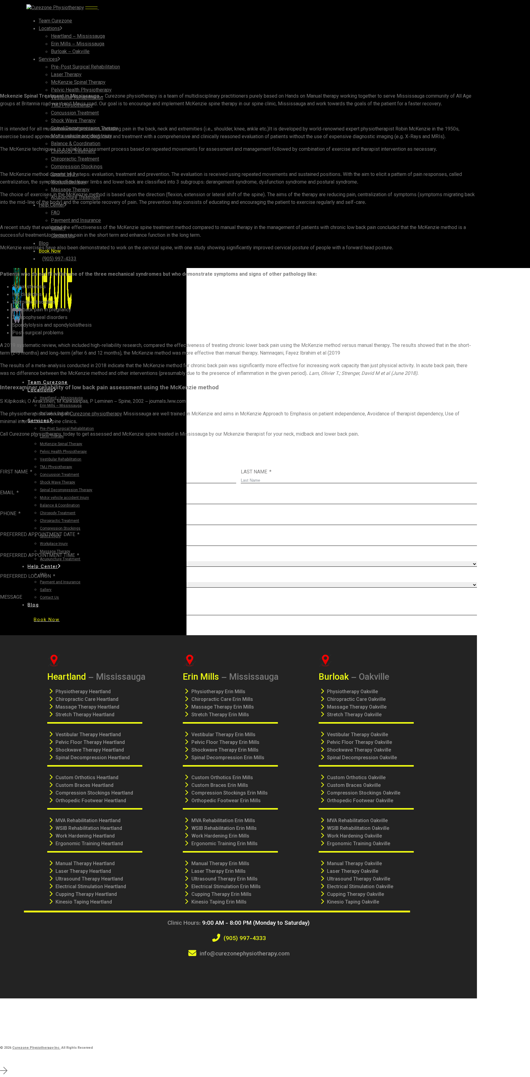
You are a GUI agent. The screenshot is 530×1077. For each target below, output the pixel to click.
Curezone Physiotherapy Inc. (36, 1048)
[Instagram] (247, 972)
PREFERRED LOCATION (25, 577)
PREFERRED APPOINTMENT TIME (37, 556)
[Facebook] (213, 972)
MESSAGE (11, 597)
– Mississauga (96, 677)
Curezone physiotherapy (96, 414)
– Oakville (354, 677)
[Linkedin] (263, 972)
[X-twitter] (230, 972)
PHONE (8, 514)
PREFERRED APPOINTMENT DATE (37, 535)
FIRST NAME (14, 472)
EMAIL (7, 493)
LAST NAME (254, 472)
